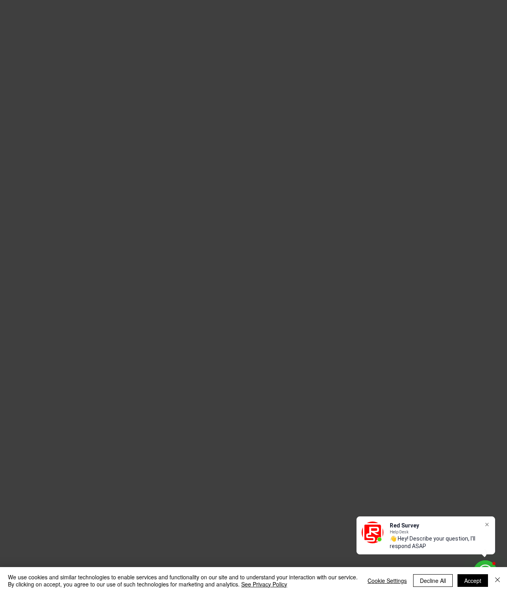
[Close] (497, 580)
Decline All (433, 580)
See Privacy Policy (264, 584)
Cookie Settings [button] (387, 580)
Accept (472, 580)
